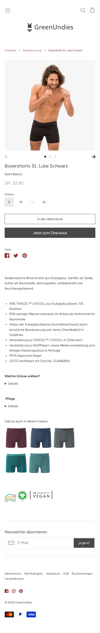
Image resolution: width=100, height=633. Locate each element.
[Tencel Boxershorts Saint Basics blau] (41, 449)
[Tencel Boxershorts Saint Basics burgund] (16, 449)
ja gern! (84, 543)
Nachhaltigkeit (33, 573)
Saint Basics (13, 174)
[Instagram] (12, 591)
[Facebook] (4, 591)
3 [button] (55, 157)
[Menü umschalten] (8, 10)
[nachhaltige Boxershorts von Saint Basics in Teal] (39, 474)
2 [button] (50, 157)
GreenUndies (23, 602)
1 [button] (45, 157)
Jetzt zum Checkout (50, 233)
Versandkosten (14, 578)
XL (44, 202)
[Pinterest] (19, 591)
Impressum (53, 573)
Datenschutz (13, 573)
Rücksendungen (82, 573)
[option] (50, 105)
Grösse (9, 194)
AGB (66, 573)
